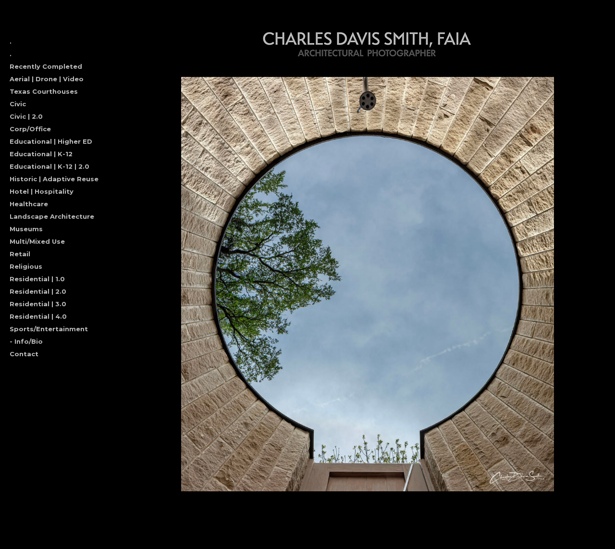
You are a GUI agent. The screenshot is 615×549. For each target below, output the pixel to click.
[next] (571, 284)
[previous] (165, 284)
